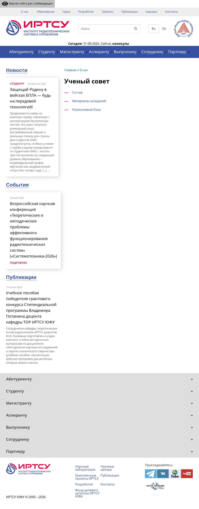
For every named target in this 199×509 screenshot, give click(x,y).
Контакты (171, 11)
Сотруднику (152, 52)
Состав (77, 92)
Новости (16, 70)
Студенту (46, 52)
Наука (66, 11)
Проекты (107, 11)
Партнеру (177, 52)
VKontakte (163, 473)
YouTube (187, 473)
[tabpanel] (32, 127)
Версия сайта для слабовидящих (30, 3)
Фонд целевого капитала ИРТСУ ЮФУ (87, 493)
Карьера (151, 11)
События (17, 185)
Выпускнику (125, 52)
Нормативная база (86, 109)
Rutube (175, 473)
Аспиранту (99, 52)
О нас (25, 11)
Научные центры (107, 468)
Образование (46, 11)
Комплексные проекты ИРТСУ (87, 477)
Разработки (86, 11)
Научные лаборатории (85, 468)
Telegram (151, 473)
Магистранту (72, 52)
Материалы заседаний (89, 101)
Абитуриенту (21, 52)
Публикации (129, 11)
